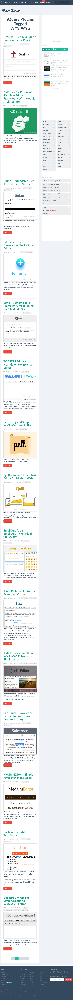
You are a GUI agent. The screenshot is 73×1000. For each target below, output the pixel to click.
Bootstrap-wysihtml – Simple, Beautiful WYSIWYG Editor (17, 900)
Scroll (64, 139)
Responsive (64, 136)
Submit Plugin (34, 2)
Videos (21, 2)
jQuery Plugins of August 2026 (52, 181)
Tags (55, 49)
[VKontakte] (64, 972)
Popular (27, 2)
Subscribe (68, 979)
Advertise (42, 1)
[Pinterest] (61, 972)
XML (64, 163)
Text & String (7, 46)
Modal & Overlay (64, 127)
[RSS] (67, 972)
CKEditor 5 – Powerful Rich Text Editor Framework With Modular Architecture (20, 97)
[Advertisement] (20, 165)
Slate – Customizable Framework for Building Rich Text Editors (18, 306)
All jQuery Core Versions (8, 994)
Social (64, 145)
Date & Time (49, 139)
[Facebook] (54, 972)
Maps (49, 166)
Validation (64, 160)
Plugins (47, 49)
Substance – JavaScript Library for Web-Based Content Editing (17, 716)
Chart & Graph (49, 133)
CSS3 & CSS (49, 136)
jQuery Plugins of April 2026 (51, 194)
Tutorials (15, 2)
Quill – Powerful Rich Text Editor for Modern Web (19, 477)
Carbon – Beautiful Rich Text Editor (18, 833)
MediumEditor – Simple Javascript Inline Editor (18, 776)
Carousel (49, 130)
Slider (64, 142)
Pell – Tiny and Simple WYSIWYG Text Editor (17, 423)
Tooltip (64, 157)
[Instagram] (58, 972)
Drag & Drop (49, 142)
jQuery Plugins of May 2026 (51, 190)
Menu (64, 121)
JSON (21, 252)
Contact (45, 213)
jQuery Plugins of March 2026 (52, 197)
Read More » (8, 82)
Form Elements (24, 44)
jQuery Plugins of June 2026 (51, 187)
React (64, 133)
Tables (64, 148)
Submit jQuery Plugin (49, 204)
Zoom (64, 166)
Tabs (64, 151)
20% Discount (53, 210)
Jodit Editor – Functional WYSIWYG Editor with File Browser (18, 656)
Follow (48, 2)
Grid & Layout (49, 157)
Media (49, 169)
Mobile (64, 124)
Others (64, 130)
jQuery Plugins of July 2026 (51, 184)
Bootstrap (25, 910)
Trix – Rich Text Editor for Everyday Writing (19, 593)
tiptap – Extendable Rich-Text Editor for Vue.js (19, 182)
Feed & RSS (49, 148)
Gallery (49, 154)
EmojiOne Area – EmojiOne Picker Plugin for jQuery (18, 533)
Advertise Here (56, 41)
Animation (49, 124)
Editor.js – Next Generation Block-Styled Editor (19, 245)
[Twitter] (51, 972)
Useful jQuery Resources (50, 200)
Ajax (49, 121)
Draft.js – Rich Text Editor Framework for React (19, 38)
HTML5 (25, 908)
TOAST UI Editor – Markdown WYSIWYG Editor (17, 364)
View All (56, 88)
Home (3, 972)
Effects (49, 145)
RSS (2, 986)
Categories (7, 2)
